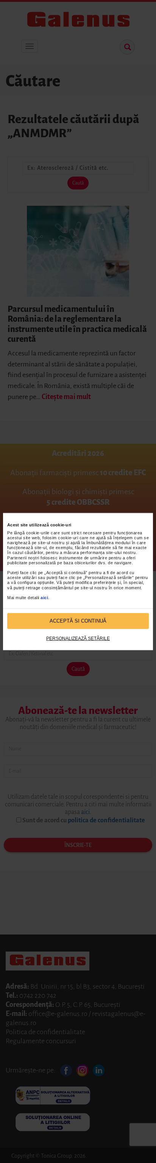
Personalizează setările (78, 638)
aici (44, 597)
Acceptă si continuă (78, 621)
